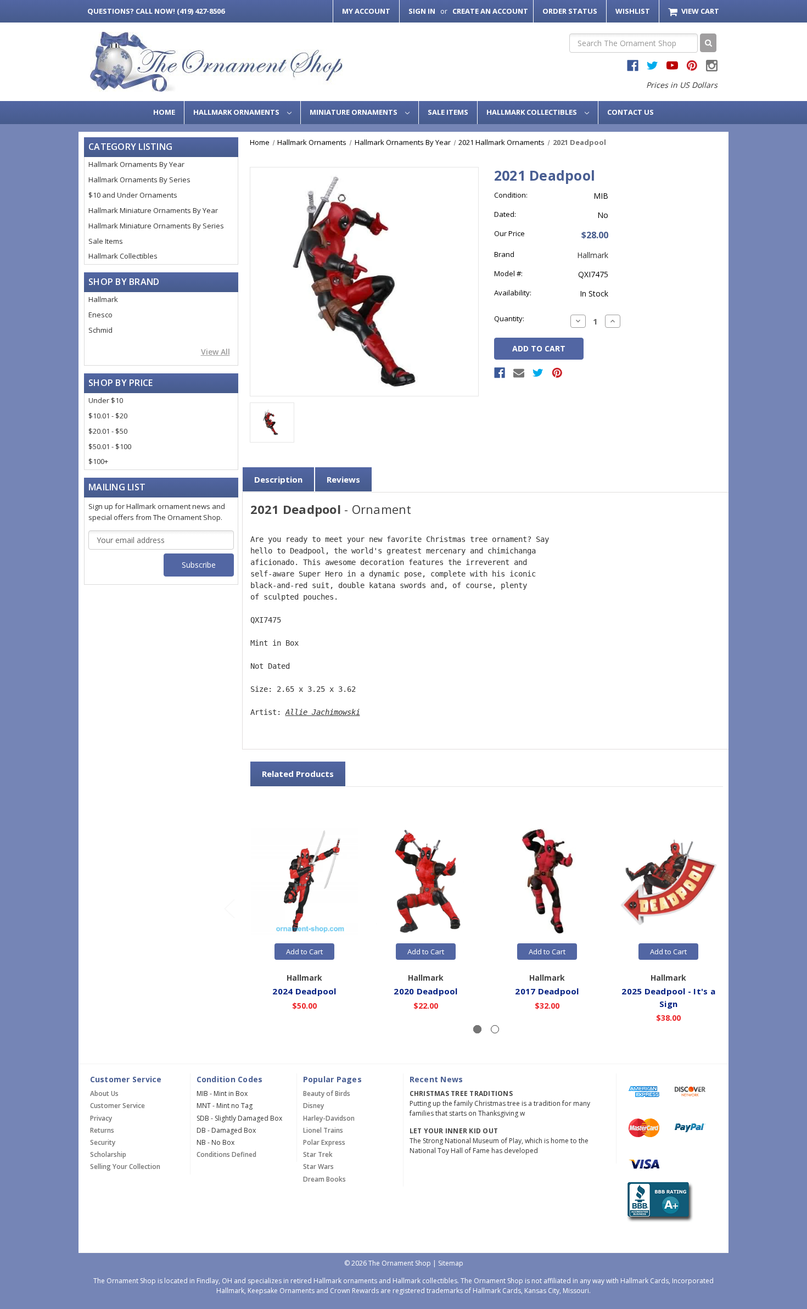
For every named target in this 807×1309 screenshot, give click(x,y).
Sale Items (448, 112)
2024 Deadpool (304, 991)
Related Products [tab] (298, 773)
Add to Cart (304, 951)
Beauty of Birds (326, 1093)
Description (278, 479)
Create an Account (490, 11)
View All (215, 351)
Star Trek (318, 1154)
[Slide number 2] (495, 1029)
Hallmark (103, 299)
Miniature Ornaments (354, 112)
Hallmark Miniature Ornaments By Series (156, 226)
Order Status (569, 11)
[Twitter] (538, 373)
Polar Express (324, 1142)
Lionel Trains (323, 1130)
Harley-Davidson (329, 1118)
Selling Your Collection (125, 1166)
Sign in (421, 11)
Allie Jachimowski (322, 712)
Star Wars (318, 1166)
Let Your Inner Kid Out (454, 1130)
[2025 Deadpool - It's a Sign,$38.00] (668, 882)
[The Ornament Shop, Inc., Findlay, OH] (658, 1202)
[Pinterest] (557, 373)
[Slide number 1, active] (477, 1029)
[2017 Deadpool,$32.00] (547, 882)
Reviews (343, 479)
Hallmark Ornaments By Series (139, 179)
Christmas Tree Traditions (461, 1093)
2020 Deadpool (425, 991)
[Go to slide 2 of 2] (229, 908)
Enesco (100, 315)
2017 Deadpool (547, 991)
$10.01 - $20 (107, 416)
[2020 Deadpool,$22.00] (426, 882)
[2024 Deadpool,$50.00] (304, 882)
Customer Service (117, 1105)
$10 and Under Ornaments (132, 195)
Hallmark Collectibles (532, 112)
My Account (366, 11)
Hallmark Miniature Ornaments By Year (153, 210)
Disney (313, 1105)
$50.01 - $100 (109, 446)
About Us (104, 1093)
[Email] (518, 373)
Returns (102, 1130)
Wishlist (632, 11)
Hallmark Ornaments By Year (136, 164)
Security (102, 1142)
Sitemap (450, 1263)
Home (164, 112)
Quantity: (509, 318)
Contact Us (630, 112)
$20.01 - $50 (107, 431)
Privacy (101, 1118)
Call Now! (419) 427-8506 (156, 11)
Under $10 (105, 400)
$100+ (98, 461)
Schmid (100, 330)
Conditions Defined (226, 1154)
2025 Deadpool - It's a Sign (668, 997)
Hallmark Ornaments (237, 112)
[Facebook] (499, 373)
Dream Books (324, 1179)
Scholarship (108, 1154)
